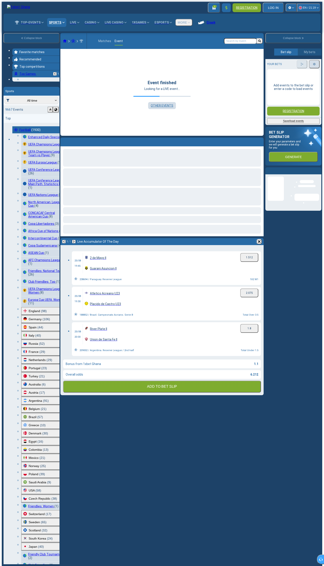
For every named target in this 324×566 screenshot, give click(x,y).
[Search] (260, 41)
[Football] (73, 41)
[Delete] (259, 141)
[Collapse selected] (50, 137)
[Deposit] (226, 7)
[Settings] (291, 8)
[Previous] (55, 74)
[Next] (75, 141)
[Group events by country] (56, 137)
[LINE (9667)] (64, 41)
